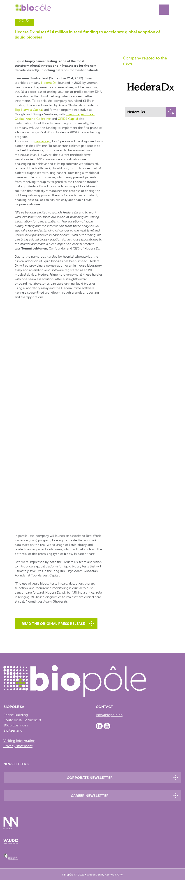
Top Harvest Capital (29, 110)
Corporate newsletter (90, 778)
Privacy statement (17, 746)
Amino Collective (38, 119)
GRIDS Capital (68, 119)
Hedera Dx (48, 83)
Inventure (72, 114)
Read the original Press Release (53, 623)
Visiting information (19, 741)
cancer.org (42, 141)
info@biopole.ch (109, 715)
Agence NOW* (114, 874)
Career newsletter (90, 796)
